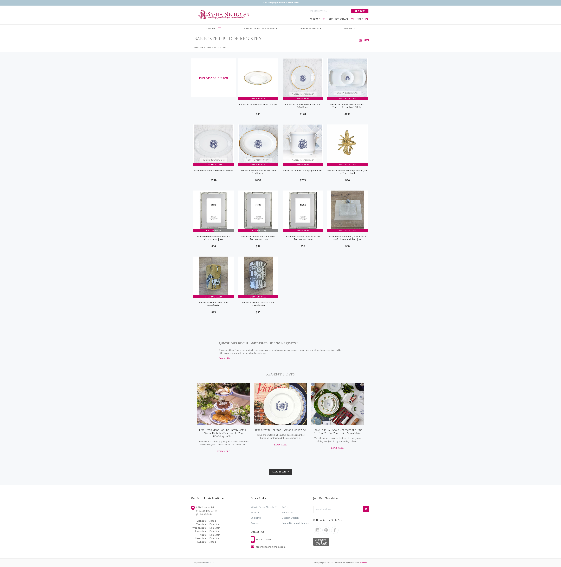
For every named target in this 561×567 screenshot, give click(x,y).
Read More (223, 451)
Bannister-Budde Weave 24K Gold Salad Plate (303, 106)
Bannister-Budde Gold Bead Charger (258, 104)
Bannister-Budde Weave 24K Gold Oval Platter (258, 172)
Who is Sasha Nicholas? (264, 507)
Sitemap (363, 562)
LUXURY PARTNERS (310, 28)
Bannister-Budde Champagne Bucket (302, 170)
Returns (255, 512)
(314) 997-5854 (204, 514)
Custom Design (290, 517)
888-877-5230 (263, 539)
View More (279, 471)
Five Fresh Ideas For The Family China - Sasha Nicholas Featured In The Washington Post (223, 433)
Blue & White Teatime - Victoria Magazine (280, 430)
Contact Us (224, 358)
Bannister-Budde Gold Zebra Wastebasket (213, 304)
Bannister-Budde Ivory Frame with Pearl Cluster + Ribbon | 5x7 (347, 238)
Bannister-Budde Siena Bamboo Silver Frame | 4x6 (213, 238)
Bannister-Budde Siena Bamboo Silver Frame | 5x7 (258, 238)
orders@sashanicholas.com (270, 546)
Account (255, 523)
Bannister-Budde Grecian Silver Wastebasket (258, 304)
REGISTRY (349, 28)
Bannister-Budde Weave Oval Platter (213, 170)
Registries (287, 512)
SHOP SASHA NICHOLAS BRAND (260, 28)
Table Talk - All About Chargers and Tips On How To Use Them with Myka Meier (337, 431)
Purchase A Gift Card (213, 78)
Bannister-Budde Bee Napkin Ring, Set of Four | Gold (347, 172)
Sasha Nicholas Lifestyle (295, 523)
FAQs (285, 507)
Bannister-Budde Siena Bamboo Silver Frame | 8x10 (303, 238)
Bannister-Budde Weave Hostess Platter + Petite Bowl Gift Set (347, 106)
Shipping (256, 517)
